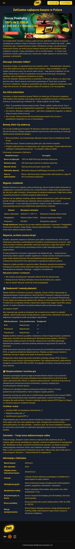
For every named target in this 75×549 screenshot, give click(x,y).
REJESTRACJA (66, 3)
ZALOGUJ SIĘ (53, 3)
